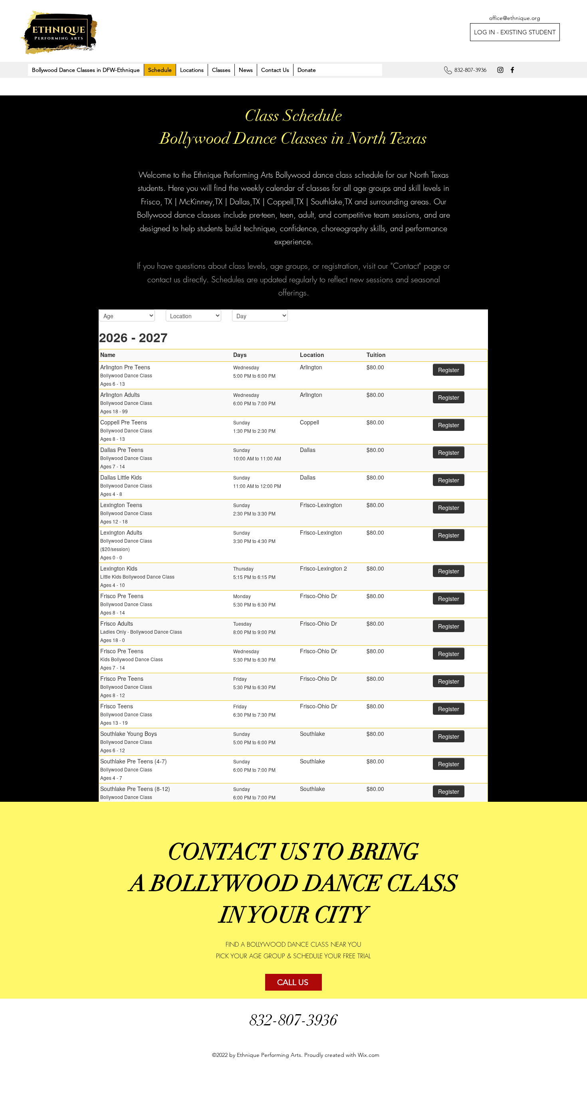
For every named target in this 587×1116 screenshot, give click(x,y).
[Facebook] (512, 70)
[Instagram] (500, 70)
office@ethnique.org (514, 18)
